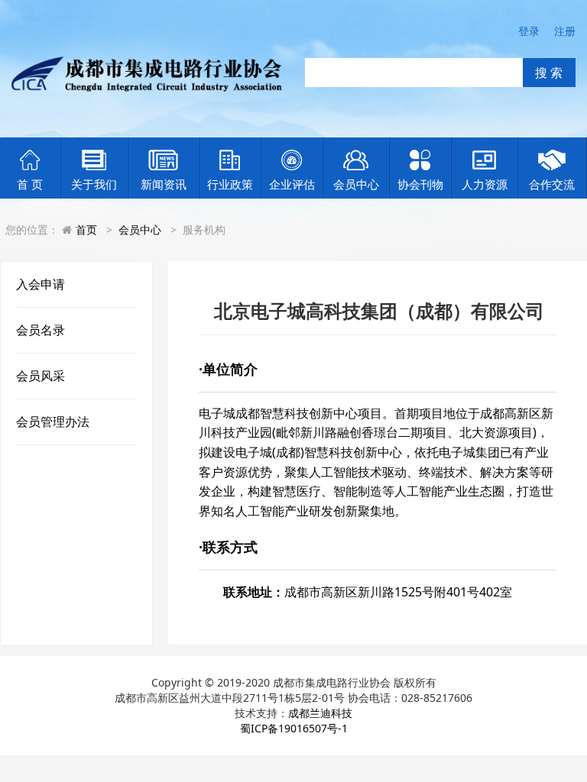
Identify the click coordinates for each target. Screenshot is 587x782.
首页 (86, 229)
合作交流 (552, 184)
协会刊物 (420, 184)
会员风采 (40, 375)
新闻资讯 (163, 184)
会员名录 (40, 330)
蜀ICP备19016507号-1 (294, 728)
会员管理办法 (52, 421)
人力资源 (485, 184)
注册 (565, 31)
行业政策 (230, 184)
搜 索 (549, 72)
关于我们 (94, 184)
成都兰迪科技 (320, 713)
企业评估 (292, 184)
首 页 (30, 184)
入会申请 (40, 284)
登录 (529, 31)
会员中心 (356, 184)
